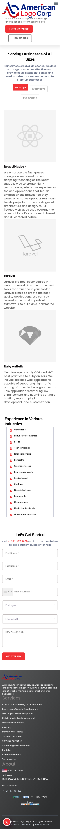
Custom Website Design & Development (22, 704)
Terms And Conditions (21, 824)
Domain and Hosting (12, 731)
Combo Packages (11, 754)
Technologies (9, 759)
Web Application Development (17, 713)
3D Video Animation (12, 740)
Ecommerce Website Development (20, 709)
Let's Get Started (19, 29)
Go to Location (9, 785)
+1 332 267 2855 (20, 38)
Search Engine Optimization (16, 745)
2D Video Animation (12, 736)
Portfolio (6, 750)
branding (6, 727)
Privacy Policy (42, 824)
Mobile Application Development (18, 718)
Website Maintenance (13, 722)
